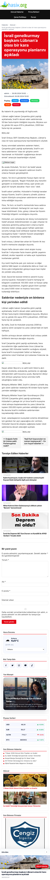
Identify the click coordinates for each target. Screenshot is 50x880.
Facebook (24, 100)
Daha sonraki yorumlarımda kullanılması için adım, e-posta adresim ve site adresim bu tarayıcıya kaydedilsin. (25, 614)
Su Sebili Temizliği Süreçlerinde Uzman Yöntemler (23, 756)
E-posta (6, 591)
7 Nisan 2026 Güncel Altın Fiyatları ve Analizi (21, 753)
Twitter (15, 100)
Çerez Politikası (20, 17)
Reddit (8, 105)
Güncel (12, 25)
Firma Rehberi (33, 12)
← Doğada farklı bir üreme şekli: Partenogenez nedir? (10, 442)
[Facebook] (6, 665)
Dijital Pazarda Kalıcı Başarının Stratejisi (19, 763)
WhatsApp (34, 100)
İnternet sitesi (8, 600)
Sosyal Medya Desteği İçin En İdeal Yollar (20, 758)
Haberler (5, 25)
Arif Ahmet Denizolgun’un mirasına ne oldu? (21, 761)
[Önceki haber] (38, 681)
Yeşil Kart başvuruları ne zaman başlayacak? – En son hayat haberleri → (35, 441)
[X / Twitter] (12, 665)
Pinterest (16, 105)
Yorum (5, 560)
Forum (33, 17)
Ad (4, 582)
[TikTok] (32, 665)
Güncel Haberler (17, 12)
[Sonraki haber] (43, 681)
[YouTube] (25, 665)
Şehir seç (9, 645)
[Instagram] (19, 665)
